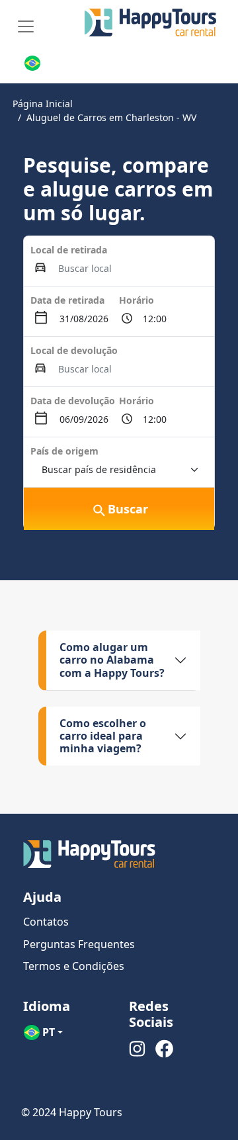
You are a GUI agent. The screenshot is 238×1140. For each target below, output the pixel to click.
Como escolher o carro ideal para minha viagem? (103, 736)
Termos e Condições (73, 966)
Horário (136, 300)
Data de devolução (72, 400)
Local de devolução (74, 350)
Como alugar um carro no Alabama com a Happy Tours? (112, 660)
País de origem (64, 451)
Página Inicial (43, 103)
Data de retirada (67, 300)
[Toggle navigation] (26, 26)
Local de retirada (68, 249)
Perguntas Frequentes (79, 944)
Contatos (46, 921)
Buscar (128, 509)
